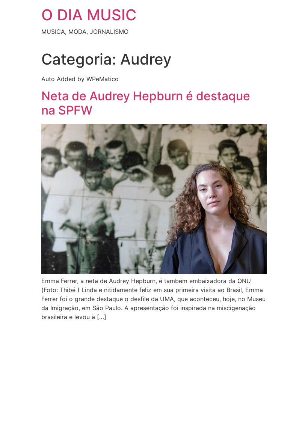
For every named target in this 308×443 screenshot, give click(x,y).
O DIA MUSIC (88, 15)
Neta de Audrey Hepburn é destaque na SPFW (145, 103)
